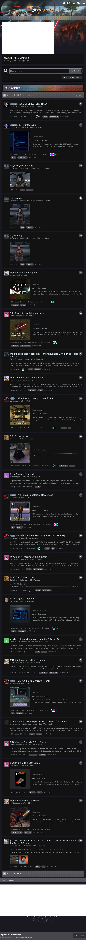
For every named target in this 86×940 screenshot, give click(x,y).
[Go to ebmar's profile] (6, 399)
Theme (29, 917)
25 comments (31, 154)
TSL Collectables (19, 436)
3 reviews (45, 428)
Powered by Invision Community (43, 921)
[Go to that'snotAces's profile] (6, 722)
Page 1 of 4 (32, 95)
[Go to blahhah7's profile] (6, 475)
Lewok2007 (14, 316)
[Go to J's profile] (6, 273)
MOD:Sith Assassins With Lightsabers (29, 556)
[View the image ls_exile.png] (20, 251)
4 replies (31, 548)
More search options (72, 77)
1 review (45, 302)
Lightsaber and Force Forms (24, 800)
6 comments (34, 466)
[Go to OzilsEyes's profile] (6, 437)
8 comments (33, 302)
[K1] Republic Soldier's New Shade (35, 495)
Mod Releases (37, 106)
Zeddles (13, 642)
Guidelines (28, 937)
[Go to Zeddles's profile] (6, 640)
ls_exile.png (16, 235)
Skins (28, 497)
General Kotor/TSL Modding (39, 642)
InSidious (13, 662)
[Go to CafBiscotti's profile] (6, 166)
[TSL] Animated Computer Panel (33, 680)
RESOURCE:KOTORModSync (33, 103)
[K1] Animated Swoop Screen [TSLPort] (36, 398)
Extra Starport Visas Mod (23, 474)
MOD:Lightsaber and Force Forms (27, 660)
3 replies (29, 652)
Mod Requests (37, 359)
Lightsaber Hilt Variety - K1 (24, 272)
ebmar (12, 401)
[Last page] (23, 95)
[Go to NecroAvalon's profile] (6, 599)
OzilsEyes (13, 439)
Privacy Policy (38, 917)
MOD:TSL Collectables (22, 577)
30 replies (29, 116)
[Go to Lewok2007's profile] (6, 314)
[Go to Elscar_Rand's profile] (6, 354)
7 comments (34, 628)
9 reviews (43, 154)
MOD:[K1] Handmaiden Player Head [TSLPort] (40, 535)
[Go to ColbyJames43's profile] (6, 841)
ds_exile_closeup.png (21, 165)
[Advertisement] (28, 38)
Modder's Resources (37, 127)
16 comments (35, 524)
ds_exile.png (16, 198)
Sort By (78, 95)
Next (19, 95)
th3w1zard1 (14, 106)
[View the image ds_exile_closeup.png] (20, 179)
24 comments (34, 830)
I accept (80, 936)
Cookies (56, 917)
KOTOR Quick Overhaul (22, 598)
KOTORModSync (27, 125)
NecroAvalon (14, 601)
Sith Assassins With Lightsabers (27, 313)
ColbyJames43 (15, 846)
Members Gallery (43, 168)
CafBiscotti (14, 168)
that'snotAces (15, 724)
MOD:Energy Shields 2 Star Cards (28, 742)
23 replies (28, 487)
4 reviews (44, 710)
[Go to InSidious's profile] (6, 661)
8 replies (29, 866)
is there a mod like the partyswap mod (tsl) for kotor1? (38, 721)
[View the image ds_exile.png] (20, 214)
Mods (25, 275)
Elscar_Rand (14, 359)
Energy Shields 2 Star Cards (25, 763)
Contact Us (48, 917)
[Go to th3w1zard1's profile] (6, 104)
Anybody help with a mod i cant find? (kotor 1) (34, 639)
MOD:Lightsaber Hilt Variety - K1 (27, 377)
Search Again (75, 71)
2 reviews (46, 342)
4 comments (33, 428)
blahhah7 (13, 477)
